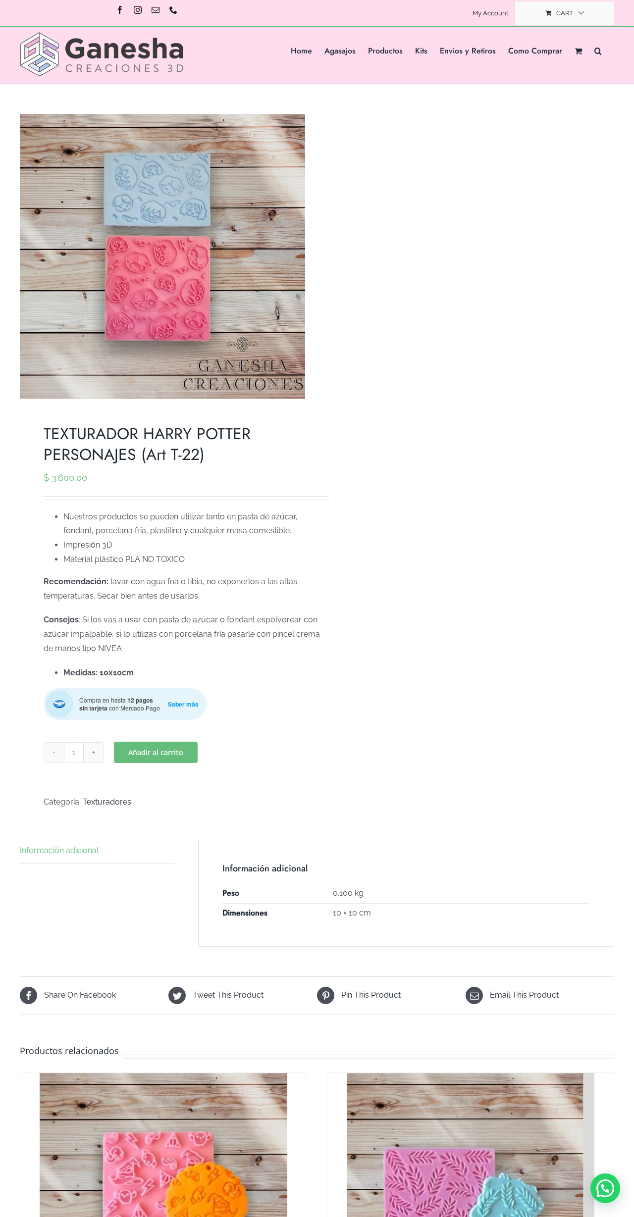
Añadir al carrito (155, 752)
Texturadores (107, 802)
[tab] (97, 851)
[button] (598, 50)
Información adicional (59, 850)
